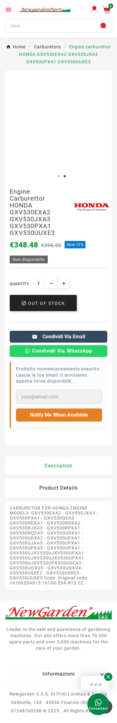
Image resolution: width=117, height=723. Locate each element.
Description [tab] (58, 466)
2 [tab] (65, 176)
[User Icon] (94, 9)
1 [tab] (59, 176)
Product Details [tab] (58, 488)
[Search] (103, 25)
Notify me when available (59, 415)
